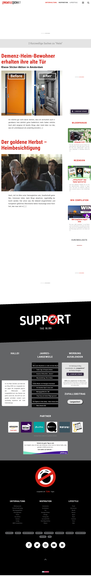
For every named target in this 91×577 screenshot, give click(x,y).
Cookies (43, 536)
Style (73, 517)
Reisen (73, 512)
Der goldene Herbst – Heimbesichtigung (24, 145)
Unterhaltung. (51, 2)
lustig (17, 521)
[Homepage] (13, 2)
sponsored (60, 533)
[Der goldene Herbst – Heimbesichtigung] (31, 173)
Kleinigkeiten (17, 512)
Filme (17, 514)
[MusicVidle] (39, 427)
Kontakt (39, 533)
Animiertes (45, 506)
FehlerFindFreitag (17, 508)
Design (46, 514)
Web (73, 523)
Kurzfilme (17, 517)
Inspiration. (63, 2)
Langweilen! (75, 402)
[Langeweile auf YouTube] (54, 545)
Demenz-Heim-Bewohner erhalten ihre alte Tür (28, 59)
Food (73, 506)
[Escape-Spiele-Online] (77, 427)
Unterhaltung (17, 501)
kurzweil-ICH (45, 519)
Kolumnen (73, 508)
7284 (48, 491)
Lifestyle (73, 501)
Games (18, 519)
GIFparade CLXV (79, 142)
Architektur (45, 508)
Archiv (18, 533)
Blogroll (9, 533)
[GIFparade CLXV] (79, 135)
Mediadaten (49, 533)
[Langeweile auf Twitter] (37, 545)
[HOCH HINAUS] (45, 559)
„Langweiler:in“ (80, 368)
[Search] (88, 2)
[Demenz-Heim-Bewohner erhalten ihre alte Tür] (31, 93)
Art (45, 510)
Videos (45, 523)
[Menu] (83, 2)
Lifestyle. (74, 2)
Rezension (79, 161)
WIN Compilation (79, 200)
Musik (73, 510)
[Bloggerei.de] (45, 572)
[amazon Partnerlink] (13, 427)
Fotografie (46, 517)
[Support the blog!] (45, 322)
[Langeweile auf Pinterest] (62, 545)
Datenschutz (80, 533)
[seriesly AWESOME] (26, 427)
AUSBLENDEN (47, 33)
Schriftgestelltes (45, 521)
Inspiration (45, 501)
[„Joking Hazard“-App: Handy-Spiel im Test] (79, 173)
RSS (50, 536)
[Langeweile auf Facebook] (29, 545)
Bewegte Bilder (45, 512)
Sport (73, 514)
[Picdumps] (64, 427)
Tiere (73, 521)
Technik (73, 519)
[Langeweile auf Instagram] (45, 545)
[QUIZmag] (52, 427)
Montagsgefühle (17, 510)
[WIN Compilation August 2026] (79, 212)
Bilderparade (79, 123)
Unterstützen (28, 533)
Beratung (69, 533)
